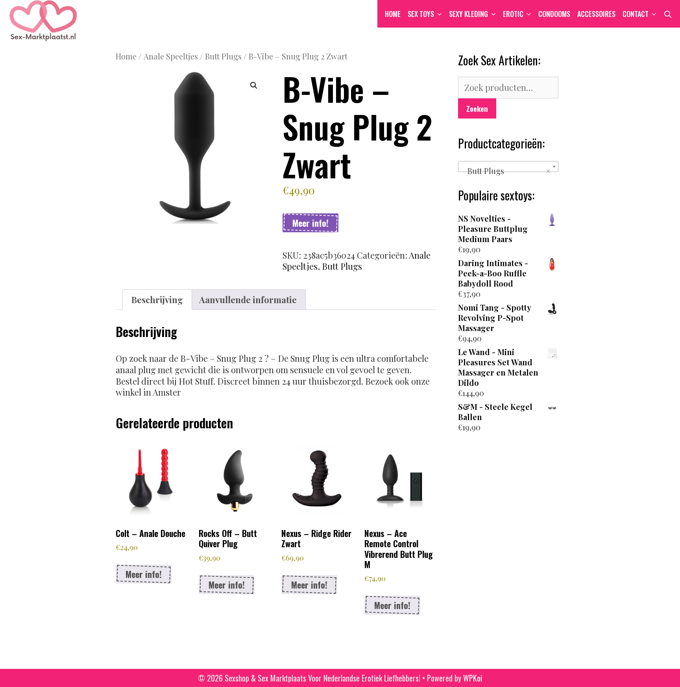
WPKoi (472, 678)
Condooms (554, 14)
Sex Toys (421, 14)
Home (393, 14)
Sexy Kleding (468, 14)
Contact (636, 14)
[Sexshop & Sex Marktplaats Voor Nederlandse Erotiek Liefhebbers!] (43, 19)
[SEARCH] (668, 14)
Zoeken (477, 108)
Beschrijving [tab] (157, 300)
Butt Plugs (223, 56)
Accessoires (596, 14)
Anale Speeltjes (171, 56)
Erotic (513, 14)
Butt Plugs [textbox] (506, 170)
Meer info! (310, 223)
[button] (254, 85)
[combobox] (508, 166)
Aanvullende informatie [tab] (248, 300)
